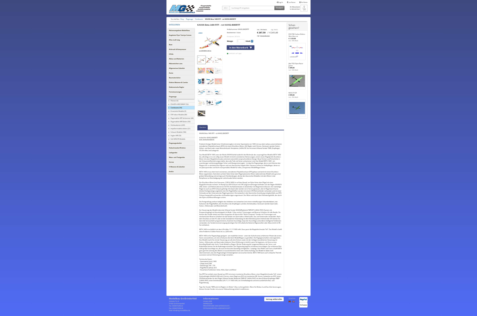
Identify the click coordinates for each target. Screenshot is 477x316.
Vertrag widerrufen (274, 299)
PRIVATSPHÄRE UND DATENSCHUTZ (216, 306)
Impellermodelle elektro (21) (180, 129)
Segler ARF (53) (176, 135)
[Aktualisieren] (252, 41)
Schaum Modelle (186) (178, 132)
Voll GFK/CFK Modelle (178, 139)
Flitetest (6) (174, 101)
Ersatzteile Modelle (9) (178, 111)
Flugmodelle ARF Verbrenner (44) (182, 118)
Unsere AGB (207, 301)
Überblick (202, 127)
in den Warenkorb (239, 47)
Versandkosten (265, 36)
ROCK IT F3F (293, 93)
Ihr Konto (304, 2)
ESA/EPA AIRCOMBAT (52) (180, 104)
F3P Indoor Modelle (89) (179, 115)
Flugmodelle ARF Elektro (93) (180, 122)
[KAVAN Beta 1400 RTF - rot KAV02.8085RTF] (211, 42)
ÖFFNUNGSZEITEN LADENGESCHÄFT (216, 308)
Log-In (280, 2)
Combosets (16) (176, 108)
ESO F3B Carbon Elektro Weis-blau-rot (297, 35)
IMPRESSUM (207, 303)
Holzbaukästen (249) (178, 125)
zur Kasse (291, 2)
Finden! (279, 7)
